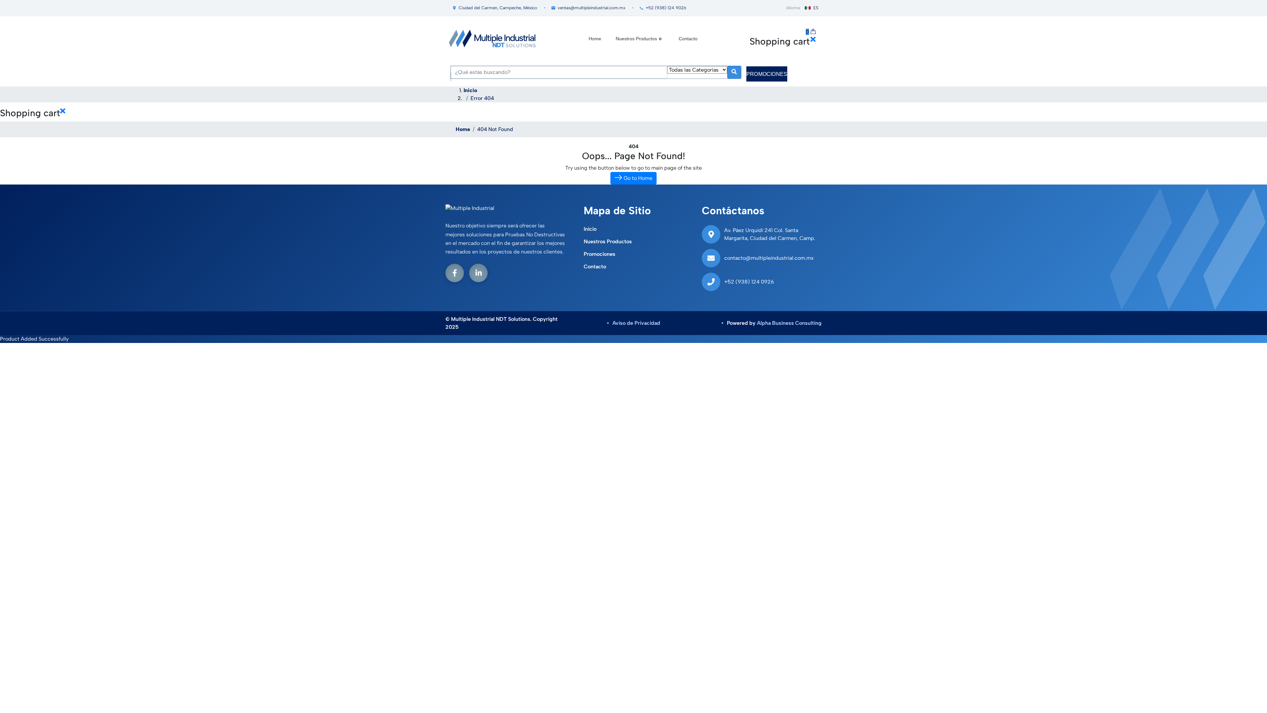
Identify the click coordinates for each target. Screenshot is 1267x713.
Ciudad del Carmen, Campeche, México (498, 7)
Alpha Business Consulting (789, 323)
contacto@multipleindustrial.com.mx (769, 258)
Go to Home (637, 178)
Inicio (470, 90)
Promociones (599, 254)
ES (815, 7)
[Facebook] (454, 273)
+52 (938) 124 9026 (666, 7)
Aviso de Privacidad (636, 323)
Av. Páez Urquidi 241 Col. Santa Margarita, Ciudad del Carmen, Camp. (769, 234)
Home (595, 38)
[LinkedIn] (478, 273)
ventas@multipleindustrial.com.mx (591, 7)
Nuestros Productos (636, 38)
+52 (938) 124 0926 (749, 282)
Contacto (688, 38)
